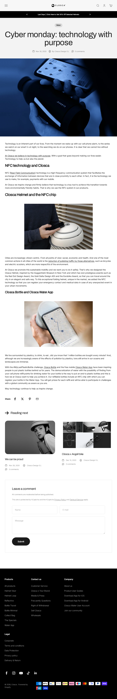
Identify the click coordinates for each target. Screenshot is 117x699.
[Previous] (26, 14)
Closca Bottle (50, 367)
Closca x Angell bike (72, 454)
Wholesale (36, 615)
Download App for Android (76, 600)
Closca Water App (83, 367)
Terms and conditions (14, 645)
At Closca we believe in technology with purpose (27, 155)
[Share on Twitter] (22, 399)
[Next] (90, 14)
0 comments (80, 51)
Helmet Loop (10, 595)
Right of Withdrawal (40, 605)
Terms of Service (76, 500)
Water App (9, 625)
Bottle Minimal (11, 610)
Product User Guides (73, 591)
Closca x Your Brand (40, 591)
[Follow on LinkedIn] (36, 673)
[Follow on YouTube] (21, 673)
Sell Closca (36, 610)
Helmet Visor (10, 591)
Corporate (9, 640)
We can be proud (14, 459)
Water (58, 25)
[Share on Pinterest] (30, 399)
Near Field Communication (22, 173)
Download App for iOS (74, 595)
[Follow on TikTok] (28, 673)
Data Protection (12, 650)
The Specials (10, 620)
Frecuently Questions (41, 600)
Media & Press (37, 595)
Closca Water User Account (76, 605)
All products (10, 586)
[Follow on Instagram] (14, 673)
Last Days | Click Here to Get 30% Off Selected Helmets (58, 14)
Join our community (73, 610)
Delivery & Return (13, 660)
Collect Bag (10, 615)
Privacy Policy (60, 500)
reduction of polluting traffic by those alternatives (71, 261)
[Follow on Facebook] (6, 673)
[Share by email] (37, 399)
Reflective (9, 600)
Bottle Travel (10, 605)
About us (68, 586)
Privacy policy (11, 655)
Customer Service (39, 586)
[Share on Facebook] (15, 399)
